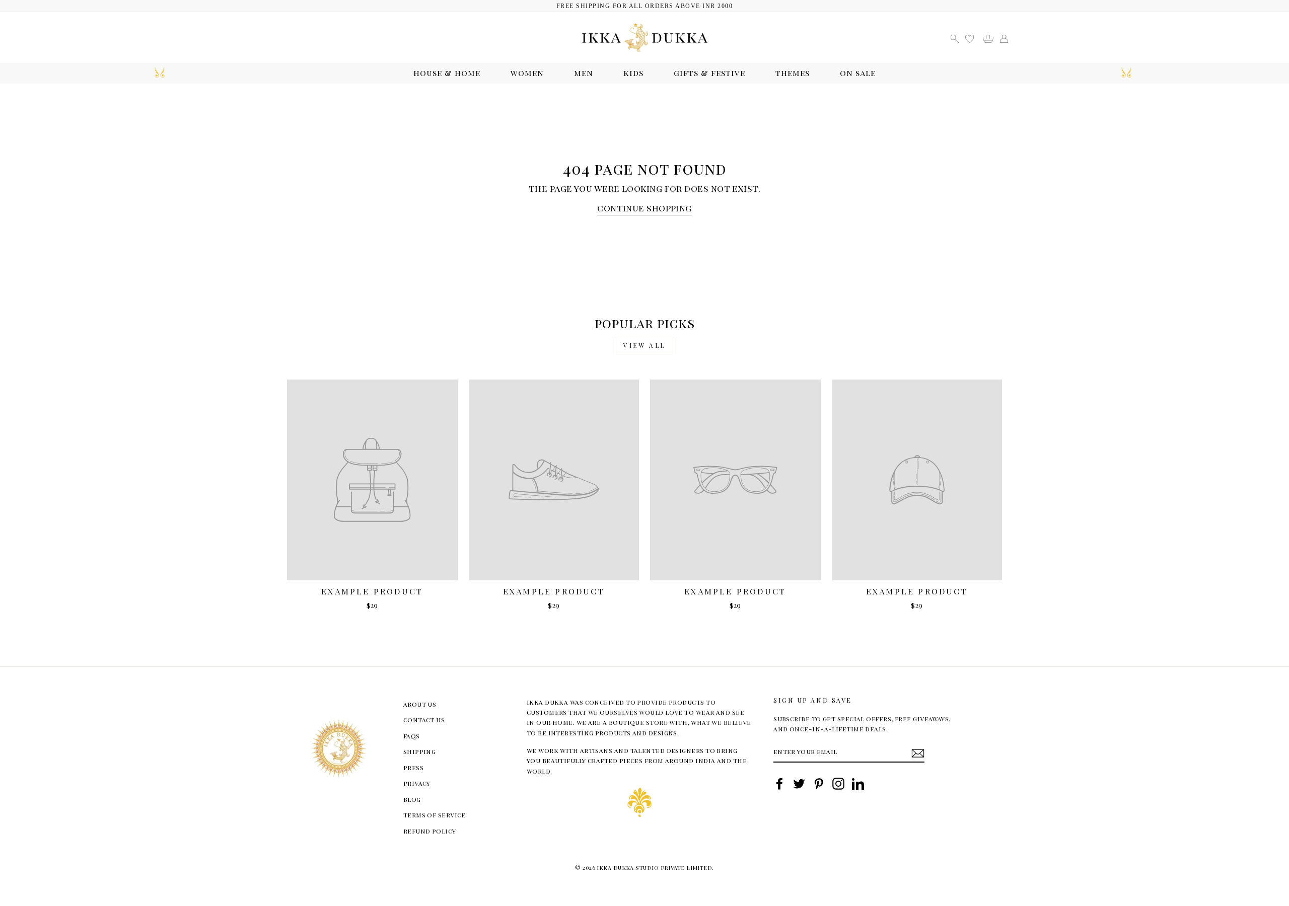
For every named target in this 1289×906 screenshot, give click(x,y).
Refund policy (429, 830)
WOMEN (527, 72)
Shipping (419, 751)
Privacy (417, 783)
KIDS (633, 72)
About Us (420, 704)
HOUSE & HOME (446, 72)
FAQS (411, 735)
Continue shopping (644, 208)
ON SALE (858, 72)
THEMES (792, 72)
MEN (583, 72)
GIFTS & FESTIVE (709, 72)
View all (644, 345)
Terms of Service (434, 814)
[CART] (991, 37)
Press (413, 767)
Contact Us (424, 719)
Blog (412, 799)
